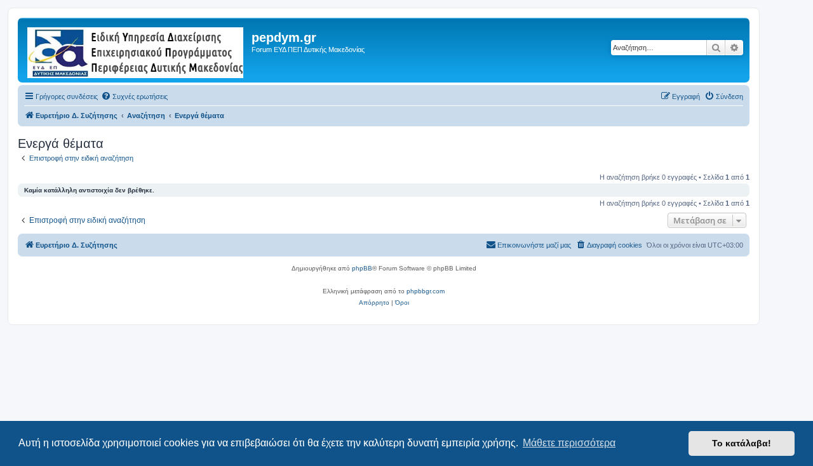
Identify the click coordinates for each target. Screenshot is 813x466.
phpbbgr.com (425, 291)
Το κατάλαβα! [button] (741, 443)
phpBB (362, 268)
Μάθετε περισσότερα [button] (569, 442)
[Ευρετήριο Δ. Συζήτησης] (136, 50)
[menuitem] (134, 96)
